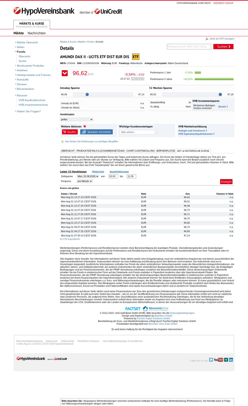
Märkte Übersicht (27, 42)
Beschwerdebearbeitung (29, 341)
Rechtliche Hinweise (88, 341)
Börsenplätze (166, 150)
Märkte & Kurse (68, 41)
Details (222, 106)
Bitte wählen (127, 132)
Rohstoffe (23, 79)
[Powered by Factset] (133, 310)
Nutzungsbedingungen (182, 313)
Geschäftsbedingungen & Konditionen (123, 341)
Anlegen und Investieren (191, 130)
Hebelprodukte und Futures (34, 74)
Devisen (22, 84)
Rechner (22, 95)
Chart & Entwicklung (141, 150)
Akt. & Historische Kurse (193, 151)
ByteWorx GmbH (163, 315)
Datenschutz (67, 341)
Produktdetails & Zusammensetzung (101, 150)
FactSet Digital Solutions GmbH (153, 318)
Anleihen (22, 70)
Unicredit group (223, 3)
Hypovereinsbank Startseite (194, 3)
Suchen (222, 46)
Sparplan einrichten (99, 132)
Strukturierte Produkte (30, 65)
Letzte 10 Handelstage (73, 171)
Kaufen (71, 132)
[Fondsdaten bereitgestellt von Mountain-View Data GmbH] (155, 310)
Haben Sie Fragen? (29, 111)
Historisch (98, 171)
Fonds (21, 51)
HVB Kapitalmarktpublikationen (195, 134)
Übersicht (24, 56)
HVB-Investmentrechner (33, 104)
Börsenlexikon (25, 88)
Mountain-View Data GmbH (162, 324)
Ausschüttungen (119, 171)
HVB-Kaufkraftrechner (32, 100)
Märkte (81, 41)
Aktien (20, 47)
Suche (22, 61)
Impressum (52, 341)
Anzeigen (226, 181)
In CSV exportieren (70, 239)
